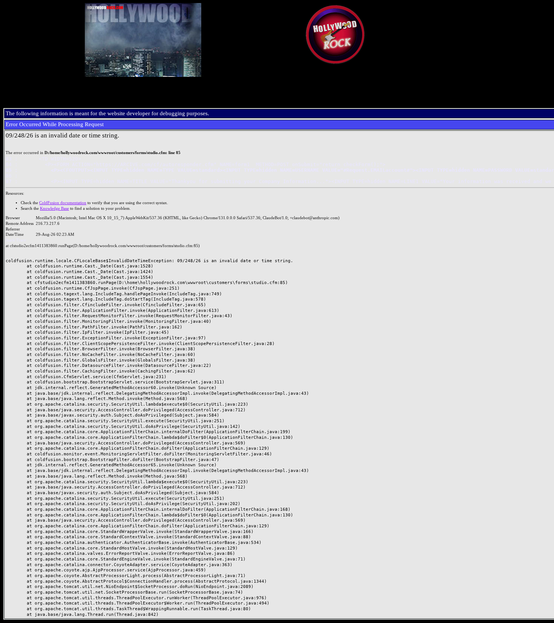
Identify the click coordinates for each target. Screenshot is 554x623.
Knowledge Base (54, 208)
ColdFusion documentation (62, 203)
